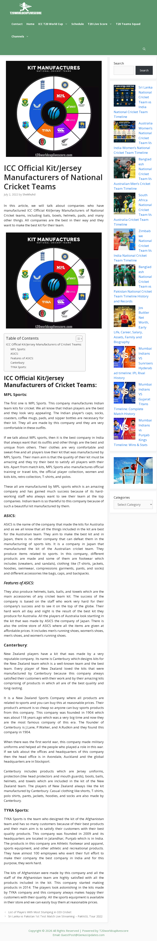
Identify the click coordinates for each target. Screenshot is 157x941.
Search (119, 63)
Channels (17, 36)
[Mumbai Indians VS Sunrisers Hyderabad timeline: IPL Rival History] (124, 357)
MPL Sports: (18, 349)
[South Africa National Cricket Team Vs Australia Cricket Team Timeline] (124, 204)
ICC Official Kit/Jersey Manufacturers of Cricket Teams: (44, 344)
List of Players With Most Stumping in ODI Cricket (39, 912)
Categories (122, 497)
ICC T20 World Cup (50, 24)
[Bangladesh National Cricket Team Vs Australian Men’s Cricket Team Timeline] (124, 168)
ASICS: (14, 353)
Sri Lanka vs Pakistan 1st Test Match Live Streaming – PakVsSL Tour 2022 (55, 916)
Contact (17, 24)
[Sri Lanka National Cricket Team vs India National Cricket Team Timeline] (124, 96)
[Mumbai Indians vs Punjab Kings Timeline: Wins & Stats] (124, 429)
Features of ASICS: (22, 358)
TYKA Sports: (18, 367)
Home (30, 24)
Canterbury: (18, 362)
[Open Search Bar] (144, 49)
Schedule (77, 24)
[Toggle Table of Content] (77, 338)
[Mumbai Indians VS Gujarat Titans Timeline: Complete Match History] (124, 393)
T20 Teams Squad (128, 24)
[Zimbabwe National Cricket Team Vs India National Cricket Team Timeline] (124, 240)
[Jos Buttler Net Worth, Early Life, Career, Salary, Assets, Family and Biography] (124, 316)
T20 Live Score (97, 24)
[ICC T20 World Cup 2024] (26, 9)
